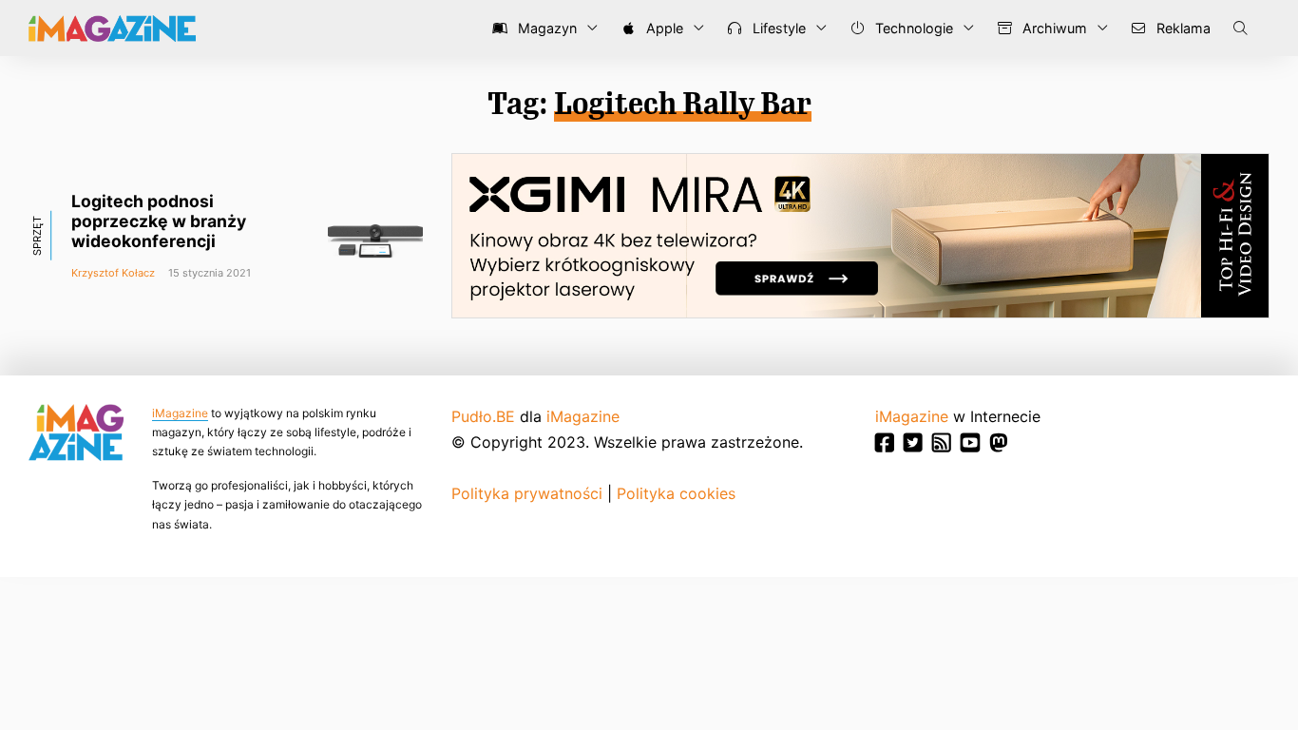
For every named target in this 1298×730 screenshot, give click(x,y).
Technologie (912, 28)
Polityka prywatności (526, 493)
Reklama (1182, 28)
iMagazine (180, 413)
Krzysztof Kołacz (113, 272)
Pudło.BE (483, 416)
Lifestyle (777, 28)
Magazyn (545, 28)
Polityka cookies (676, 493)
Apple (662, 28)
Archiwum (1053, 28)
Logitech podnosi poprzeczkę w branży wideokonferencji (158, 221)
